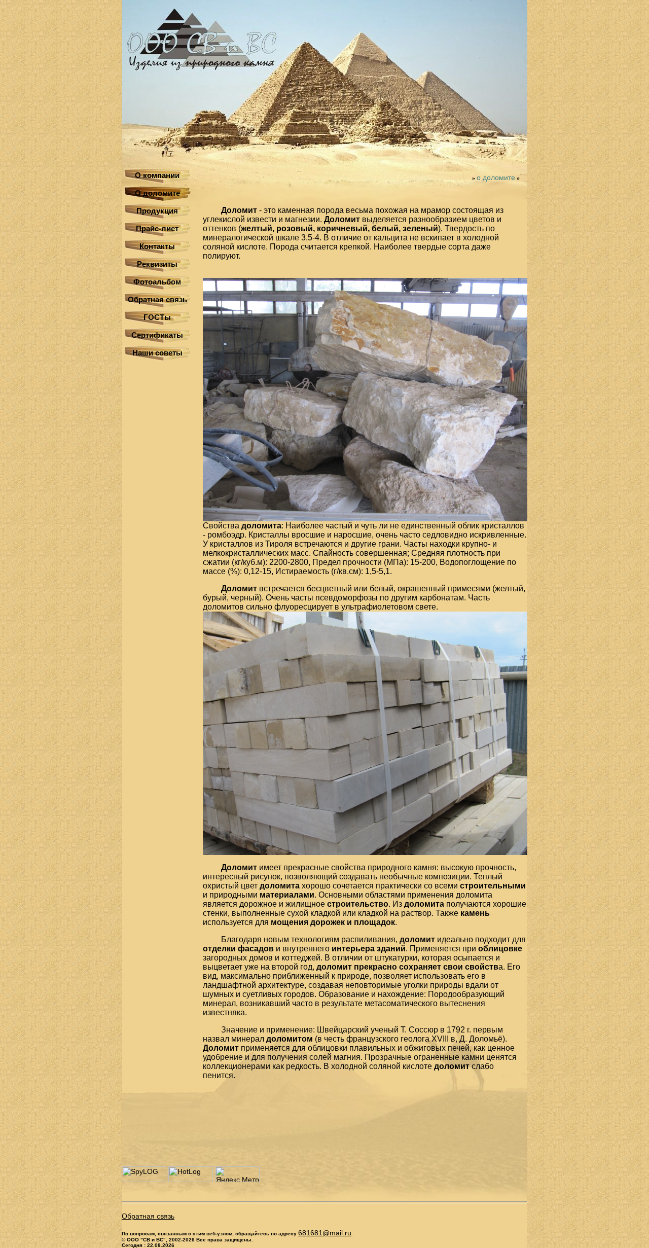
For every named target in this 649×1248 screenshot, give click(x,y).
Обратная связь (157, 299)
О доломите (157, 193)
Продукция (157, 210)
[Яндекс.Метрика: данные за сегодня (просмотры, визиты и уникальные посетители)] (237, 1174)
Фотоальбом (157, 281)
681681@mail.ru (324, 1233)
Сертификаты (157, 335)
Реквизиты (157, 264)
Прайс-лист (157, 228)
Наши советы (157, 352)
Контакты (157, 246)
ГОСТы (157, 317)
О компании (157, 175)
